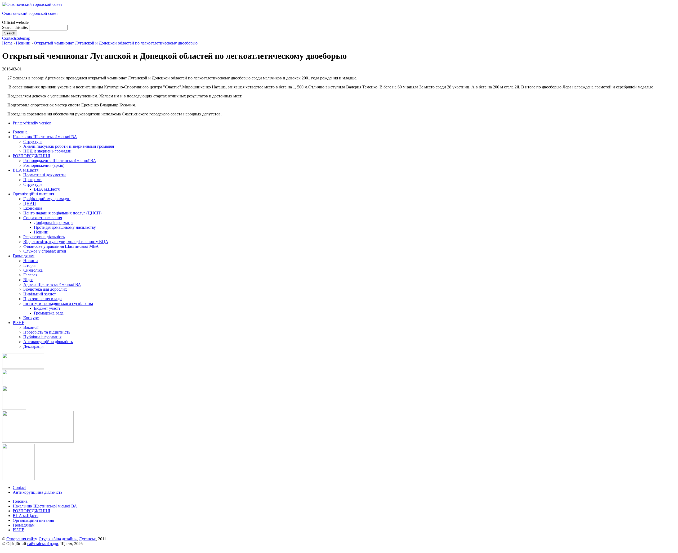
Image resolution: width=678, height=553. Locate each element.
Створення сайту (21, 539)
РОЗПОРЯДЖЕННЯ (31, 511)
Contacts (9, 38)
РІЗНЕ (18, 530)
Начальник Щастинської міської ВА (45, 506)
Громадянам (23, 525)
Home (7, 43)
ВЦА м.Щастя (25, 515)
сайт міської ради (42, 543)
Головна (20, 501)
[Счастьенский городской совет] (32, 4)
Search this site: (15, 27)
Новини (23, 43)
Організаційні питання (33, 520)
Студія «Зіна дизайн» (58, 539)
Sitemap (23, 38)
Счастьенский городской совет (30, 13)
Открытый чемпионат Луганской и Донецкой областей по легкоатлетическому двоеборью (116, 43)
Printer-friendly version (32, 123)
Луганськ (87, 539)
